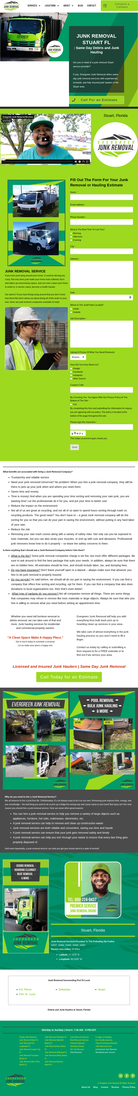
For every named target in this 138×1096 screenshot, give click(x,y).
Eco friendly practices (104, 1040)
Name (73, 192)
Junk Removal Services (79, 1037)
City (72, 246)
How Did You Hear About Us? (84, 365)
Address (75, 259)
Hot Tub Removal (77, 1049)
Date (72, 292)
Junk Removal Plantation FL (56, 1037)
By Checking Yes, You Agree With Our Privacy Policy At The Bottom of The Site (98, 399)
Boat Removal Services (79, 1040)
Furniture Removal (77, 1043)
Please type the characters (83, 422)
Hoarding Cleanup (77, 1046)
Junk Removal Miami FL (28, 1040)
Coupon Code (77, 385)
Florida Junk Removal (27, 1037)
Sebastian (64, 989)
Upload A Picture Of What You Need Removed (92, 352)
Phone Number (78, 217)
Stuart (101, 989)
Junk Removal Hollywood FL (56, 1052)
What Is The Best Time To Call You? (87, 229)
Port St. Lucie (27, 994)
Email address (77, 205)
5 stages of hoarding (103, 1037)
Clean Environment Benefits (106, 1043)
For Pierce (25, 989)
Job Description (78, 318)
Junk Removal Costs (104, 1046)
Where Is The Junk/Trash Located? (87, 305)
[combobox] (101, 297)
